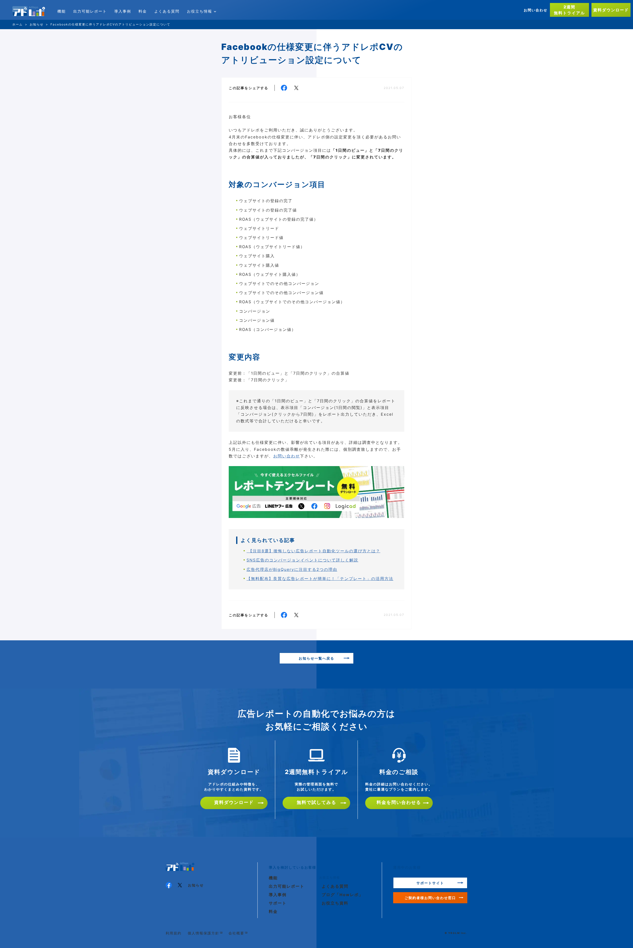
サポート (278, 903)
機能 (61, 11)
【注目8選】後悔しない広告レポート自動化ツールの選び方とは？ (313, 550)
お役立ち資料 (335, 903)
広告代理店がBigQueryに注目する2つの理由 (292, 569)
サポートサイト (430, 883)
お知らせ (196, 885)
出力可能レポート (90, 11)
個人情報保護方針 (203, 933)
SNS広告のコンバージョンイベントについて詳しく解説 (302, 560)
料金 (142, 11)
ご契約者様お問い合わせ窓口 (430, 898)
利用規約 (173, 933)
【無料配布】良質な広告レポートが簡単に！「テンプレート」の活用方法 (320, 578)
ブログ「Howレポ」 (342, 894)
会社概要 (236, 933)
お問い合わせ (535, 10)
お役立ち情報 (199, 11)
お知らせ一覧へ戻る (316, 658)
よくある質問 (167, 11)
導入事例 (122, 11)
